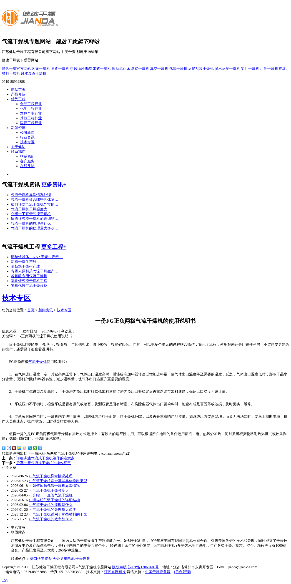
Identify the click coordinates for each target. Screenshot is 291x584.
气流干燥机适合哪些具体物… (34, 199)
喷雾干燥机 (60, 68)
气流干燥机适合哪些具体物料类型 (58, 481)
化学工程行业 (31, 109)
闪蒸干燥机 (41, 68)
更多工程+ (53, 247)
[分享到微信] (35, 448)
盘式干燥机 (140, 68)
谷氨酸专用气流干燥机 (29, 276)
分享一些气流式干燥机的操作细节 (43, 463)
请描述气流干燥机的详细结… (34, 219)
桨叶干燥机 (250, 68)
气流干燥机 (178, 68)
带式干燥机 (102, 68)
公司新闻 (27, 132)
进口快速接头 (41, 559)
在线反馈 (27, 166)
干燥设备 (82, 559)
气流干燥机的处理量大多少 (52, 509)
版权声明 (119, 567)
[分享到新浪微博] (25, 448)
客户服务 (27, 161)
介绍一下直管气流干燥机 (31, 214)
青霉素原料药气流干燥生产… (34, 271)
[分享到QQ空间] (19, 448)
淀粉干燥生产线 (23, 262)
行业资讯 (27, 137)
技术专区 (27, 142)
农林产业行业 (31, 113)
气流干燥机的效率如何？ (51, 519)
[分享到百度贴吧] (9, 448)
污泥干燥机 (269, 68)
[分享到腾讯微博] (30, 448)
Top (5, 580)
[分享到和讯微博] (14, 448)
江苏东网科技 (115, 572)
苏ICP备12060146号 (143, 567)
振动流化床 (121, 68)
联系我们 (18, 152)
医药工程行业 (31, 123)
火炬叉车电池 (64, 559)
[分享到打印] (40, 448)
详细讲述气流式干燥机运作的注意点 (45, 458)
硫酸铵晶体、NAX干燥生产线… (37, 257)
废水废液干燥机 (33, 73)
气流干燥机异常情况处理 (31, 195)
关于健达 (18, 147)
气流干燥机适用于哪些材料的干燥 (58, 514)
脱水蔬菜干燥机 (227, 68)
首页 (31, 310)
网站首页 (18, 89)
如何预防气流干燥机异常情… (34, 204)
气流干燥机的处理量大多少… (34, 228)
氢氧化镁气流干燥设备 (29, 285)
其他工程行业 (31, 118)
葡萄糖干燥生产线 (25, 266)
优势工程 (18, 99)
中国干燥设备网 (158, 572)
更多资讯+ (53, 184)
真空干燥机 (159, 68)
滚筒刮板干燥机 (201, 68)
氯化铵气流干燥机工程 (29, 281)
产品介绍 (18, 94)
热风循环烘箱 (81, 68)
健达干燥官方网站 (16, 68)
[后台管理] (182, 572)
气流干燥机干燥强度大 (29, 209)
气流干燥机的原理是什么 (31, 223)
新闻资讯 (18, 128)
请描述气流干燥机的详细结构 (54, 500)
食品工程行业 (31, 104)
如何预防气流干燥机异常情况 (54, 486)
